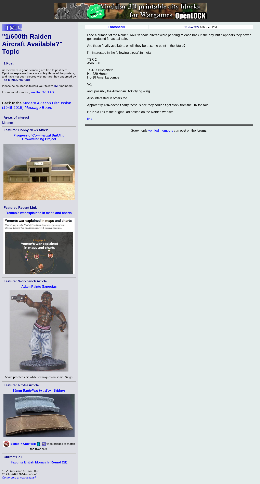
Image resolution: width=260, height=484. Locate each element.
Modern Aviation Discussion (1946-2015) (36, 105)
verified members (160, 130)
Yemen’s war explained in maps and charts (39, 213)
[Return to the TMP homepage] (12, 29)
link (89, 119)
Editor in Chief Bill (23, 443)
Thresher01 (117, 27)
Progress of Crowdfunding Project (39, 137)
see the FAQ (42, 92)
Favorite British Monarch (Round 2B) (39, 462)
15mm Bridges (39, 390)
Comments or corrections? (19, 477)
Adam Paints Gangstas (39, 286)
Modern (7, 123)
